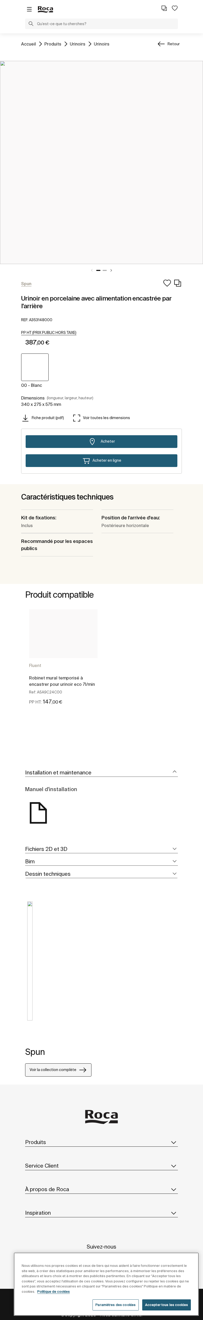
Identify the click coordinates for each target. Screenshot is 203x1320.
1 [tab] (98, 270)
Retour (174, 44)
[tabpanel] (101, 162)
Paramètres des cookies (115, 1305)
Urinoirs (77, 43)
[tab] (101, 773)
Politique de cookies (53, 1292)
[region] (106, 1284)
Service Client (42, 1166)
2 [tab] (105, 270)
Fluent (35, 665)
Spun (35, 1051)
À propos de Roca (47, 1189)
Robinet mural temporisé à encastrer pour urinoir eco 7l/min (62, 681)
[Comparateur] (164, 8)
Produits (52, 43)
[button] (31, 24)
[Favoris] (175, 8)
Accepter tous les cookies (166, 1305)
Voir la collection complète (53, 1070)
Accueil (28, 43)
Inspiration (38, 1213)
